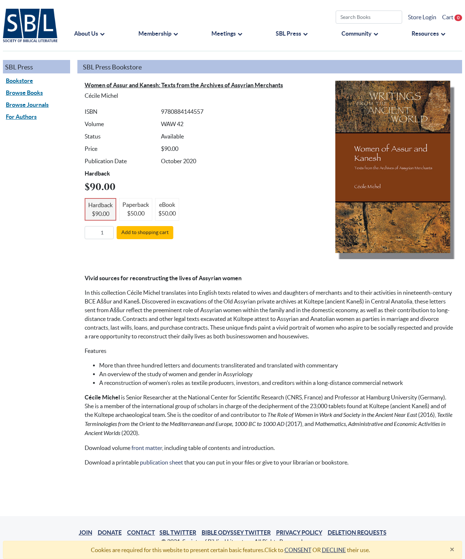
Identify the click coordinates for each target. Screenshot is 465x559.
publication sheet (161, 462)
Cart (451, 17)
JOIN (85, 532)
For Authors (21, 116)
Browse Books (24, 92)
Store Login (422, 17)
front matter (147, 448)
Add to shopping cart (145, 232)
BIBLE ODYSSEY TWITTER (236, 532)
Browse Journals (27, 104)
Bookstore (19, 80)
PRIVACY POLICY (299, 532)
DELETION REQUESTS (357, 532)
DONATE (110, 532)
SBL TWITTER (177, 532)
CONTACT (141, 532)
